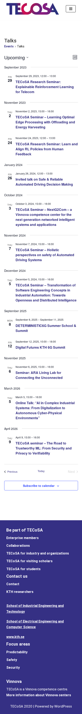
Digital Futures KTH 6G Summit (40, 347)
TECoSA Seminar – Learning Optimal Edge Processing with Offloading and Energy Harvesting (45, 122)
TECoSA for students (23, 569)
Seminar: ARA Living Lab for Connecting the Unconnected (39, 375)
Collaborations (18, 546)
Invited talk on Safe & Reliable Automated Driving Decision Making (44, 182)
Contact (12, 584)
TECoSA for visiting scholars (29, 561)
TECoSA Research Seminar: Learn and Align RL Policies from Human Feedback (47, 149)
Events (9, 46)
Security (13, 668)
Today (41, 471)
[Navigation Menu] (71, 8)
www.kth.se (15, 637)
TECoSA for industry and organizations (37, 553)
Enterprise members (22, 538)
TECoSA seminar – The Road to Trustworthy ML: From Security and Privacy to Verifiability (44, 448)
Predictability (17, 652)
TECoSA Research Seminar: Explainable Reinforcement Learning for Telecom (45, 86)
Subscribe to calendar (38, 486)
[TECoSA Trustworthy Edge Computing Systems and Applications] (32, 9)
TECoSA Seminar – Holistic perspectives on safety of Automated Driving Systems (45, 254)
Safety (11, 660)
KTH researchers (19, 592)
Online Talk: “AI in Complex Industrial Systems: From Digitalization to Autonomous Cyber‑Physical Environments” (45, 410)
